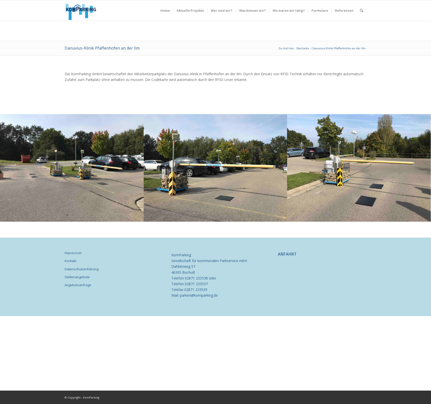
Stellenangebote (77, 277)
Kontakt (70, 261)
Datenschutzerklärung (82, 269)
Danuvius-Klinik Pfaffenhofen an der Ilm (102, 48)
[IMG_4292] (282, 216)
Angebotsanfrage (78, 285)
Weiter (419, 167)
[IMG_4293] (425, 216)
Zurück (11, 167)
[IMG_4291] (138, 216)
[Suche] (361, 10)
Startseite (302, 48)
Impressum (73, 253)
